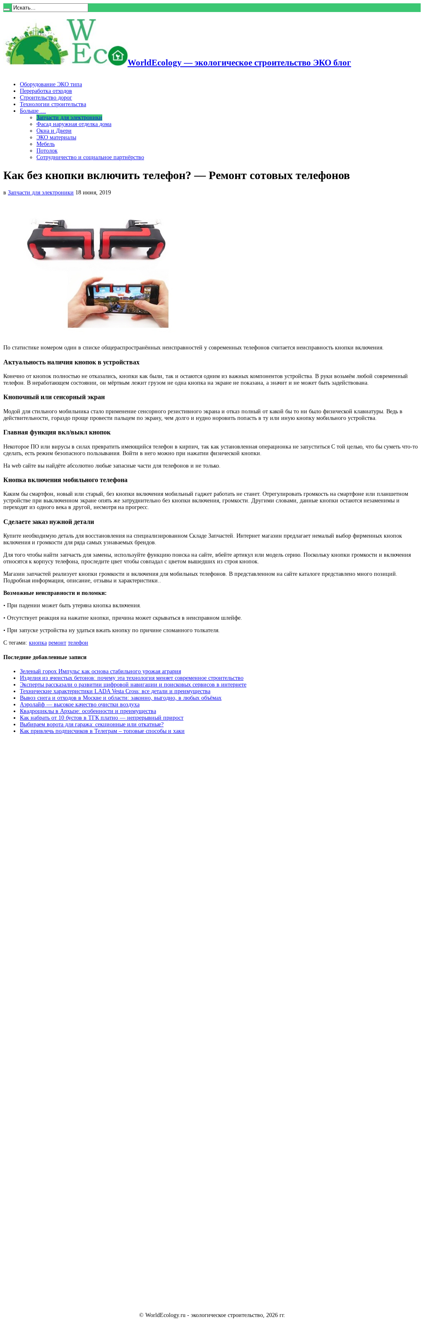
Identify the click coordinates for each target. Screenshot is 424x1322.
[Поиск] (6, 9)
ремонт (57, 643)
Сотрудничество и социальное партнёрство (90, 157)
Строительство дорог (46, 98)
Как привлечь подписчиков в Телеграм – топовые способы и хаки (102, 731)
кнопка (38, 643)
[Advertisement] (65, 866)
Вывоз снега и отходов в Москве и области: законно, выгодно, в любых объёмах (121, 698)
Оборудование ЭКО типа (51, 84)
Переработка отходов (46, 91)
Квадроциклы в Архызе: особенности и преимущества (88, 711)
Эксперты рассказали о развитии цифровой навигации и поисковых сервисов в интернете (133, 685)
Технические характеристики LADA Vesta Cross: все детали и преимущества (115, 691)
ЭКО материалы (56, 137)
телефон (78, 643)
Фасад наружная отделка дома (73, 124)
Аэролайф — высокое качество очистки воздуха (80, 704)
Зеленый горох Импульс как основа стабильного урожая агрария (100, 671)
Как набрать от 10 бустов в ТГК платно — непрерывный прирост (101, 718)
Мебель (45, 144)
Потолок (47, 151)
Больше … (33, 111)
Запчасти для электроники (69, 117)
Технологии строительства (53, 104)
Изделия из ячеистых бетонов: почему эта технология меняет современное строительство (131, 678)
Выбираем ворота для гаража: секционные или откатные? (92, 724)
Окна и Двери (54, 131)
